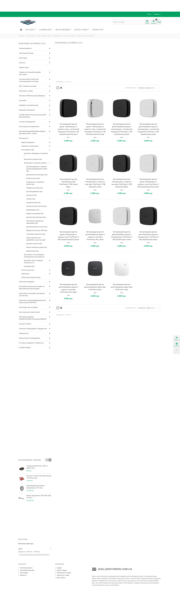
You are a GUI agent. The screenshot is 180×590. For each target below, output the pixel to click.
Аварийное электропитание (28, 105)
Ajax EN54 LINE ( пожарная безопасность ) (33, 262)
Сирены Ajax (30, 199)
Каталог (30, 29)
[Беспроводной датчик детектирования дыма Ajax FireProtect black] (95, 268)
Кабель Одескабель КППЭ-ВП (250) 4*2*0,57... (38, 497)
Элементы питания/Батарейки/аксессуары (30, 73)
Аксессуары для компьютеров (29, 312)
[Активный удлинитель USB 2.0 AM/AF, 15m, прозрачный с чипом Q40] (21, 469)
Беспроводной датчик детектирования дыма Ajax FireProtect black (95, 286)
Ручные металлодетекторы (31, 277)
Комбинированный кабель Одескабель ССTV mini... (35, 487)
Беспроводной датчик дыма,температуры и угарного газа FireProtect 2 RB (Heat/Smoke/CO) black (68, 235)
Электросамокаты (25, 48)
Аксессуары (80, 29)
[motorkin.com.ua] (35, 22)
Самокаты (45, 29)
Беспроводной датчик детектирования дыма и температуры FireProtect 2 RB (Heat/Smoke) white (121, 235)
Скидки (58, 568)
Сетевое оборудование (27, 122)
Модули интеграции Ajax (34, 213)
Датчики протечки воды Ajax (36, 217)
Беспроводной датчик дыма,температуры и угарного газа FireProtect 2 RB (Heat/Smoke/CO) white (148, 183)
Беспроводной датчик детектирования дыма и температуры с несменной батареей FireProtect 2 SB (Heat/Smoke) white (148, 129)
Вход (149, 14)
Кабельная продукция (26, 282)
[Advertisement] (90, 5)
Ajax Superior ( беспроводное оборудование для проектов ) (34, 256)
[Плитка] (57, 87)
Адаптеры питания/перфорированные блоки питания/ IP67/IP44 (32, 301)
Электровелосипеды (26, 53)
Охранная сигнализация (29, 146)
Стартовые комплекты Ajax (35, 234)
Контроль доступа (27, 270)
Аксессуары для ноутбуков (28, 307)
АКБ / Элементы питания (27, 86)
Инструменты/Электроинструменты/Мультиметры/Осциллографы (31, 287)
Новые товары (61, 570)
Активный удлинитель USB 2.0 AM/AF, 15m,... (37, 467)
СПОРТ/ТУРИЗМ (24, 348)
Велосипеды (62, 29)
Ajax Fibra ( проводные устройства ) (36, 154)
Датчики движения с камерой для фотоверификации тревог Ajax (36, 169)
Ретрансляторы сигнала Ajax (36, 206)
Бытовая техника (25, 324)
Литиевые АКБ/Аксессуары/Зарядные (32, 96)
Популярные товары (29, 460)
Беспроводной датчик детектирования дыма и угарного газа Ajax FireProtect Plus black (68, 288)
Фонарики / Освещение (27, 110)
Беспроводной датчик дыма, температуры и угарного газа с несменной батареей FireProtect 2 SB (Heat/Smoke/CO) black (68, 129)
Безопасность (31, 36)
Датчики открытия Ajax (34, 244)
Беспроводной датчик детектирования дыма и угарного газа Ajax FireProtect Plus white (95, 235)
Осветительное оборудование (29, 338)
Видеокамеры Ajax (32, 210)
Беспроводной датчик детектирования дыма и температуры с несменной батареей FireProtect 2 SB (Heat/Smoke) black (121, 129)
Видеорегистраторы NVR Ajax (36, 230)
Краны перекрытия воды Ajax (36, 247)
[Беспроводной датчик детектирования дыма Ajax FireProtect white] (122, 268)
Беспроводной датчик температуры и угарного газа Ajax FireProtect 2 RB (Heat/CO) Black (121, 183)
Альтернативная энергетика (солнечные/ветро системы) (29, 80)
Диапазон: (22, 552)
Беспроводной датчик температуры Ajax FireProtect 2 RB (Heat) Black (68, 183)
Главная (21, 36)
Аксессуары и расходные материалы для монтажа (32, 294)
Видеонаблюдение (28, 142)
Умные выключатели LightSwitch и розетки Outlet (35, 239)
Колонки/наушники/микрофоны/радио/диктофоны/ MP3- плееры (32, 132)
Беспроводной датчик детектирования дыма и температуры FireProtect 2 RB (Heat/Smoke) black (148, 235)
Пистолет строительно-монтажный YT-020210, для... (38, 477)
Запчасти (97, 29)
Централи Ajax (31, 195)
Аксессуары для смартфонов (29, 126)
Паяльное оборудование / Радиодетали (33, 328)
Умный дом (25, 274)
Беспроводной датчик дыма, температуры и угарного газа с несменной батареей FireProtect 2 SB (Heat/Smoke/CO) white (95, 129)
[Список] (61, 87)
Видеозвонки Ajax (32, 251)
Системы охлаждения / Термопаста (31, 343)
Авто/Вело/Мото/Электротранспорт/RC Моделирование (32, 116)
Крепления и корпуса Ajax (33, 159)
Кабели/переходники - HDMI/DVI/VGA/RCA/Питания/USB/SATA (32, 318)
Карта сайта (60, 578)
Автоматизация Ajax (33, 202)
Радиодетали (23, 333)
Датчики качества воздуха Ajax (37, 175)
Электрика (22, 100)
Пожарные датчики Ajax (34, 188)
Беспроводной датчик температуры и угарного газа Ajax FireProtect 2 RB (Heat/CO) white (95, 183)
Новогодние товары (26, 91)
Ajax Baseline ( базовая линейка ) (64, 36)
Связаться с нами (62, 575)
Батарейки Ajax (29, 266)
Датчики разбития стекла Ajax (36, 227)
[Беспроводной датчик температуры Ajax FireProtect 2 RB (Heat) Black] (68, 163)
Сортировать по (130, 88)
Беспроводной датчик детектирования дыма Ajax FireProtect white (121, 286)
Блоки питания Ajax (33, 178)
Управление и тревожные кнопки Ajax (35, 183)
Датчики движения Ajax (34, 191)
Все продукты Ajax (44, 36)
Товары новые (24, 67)
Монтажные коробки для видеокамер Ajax (34, 222)
